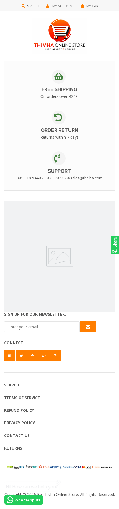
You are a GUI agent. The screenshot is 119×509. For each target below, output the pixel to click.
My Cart (93, 6)
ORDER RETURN (59, 130)
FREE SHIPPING (59, 89)
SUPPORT (59, 171)
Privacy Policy (19, 422)
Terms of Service (22, 397)
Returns (13, 448)
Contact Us (17, 435)
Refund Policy (19, 410)
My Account (62, 6)
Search (33, 6)
